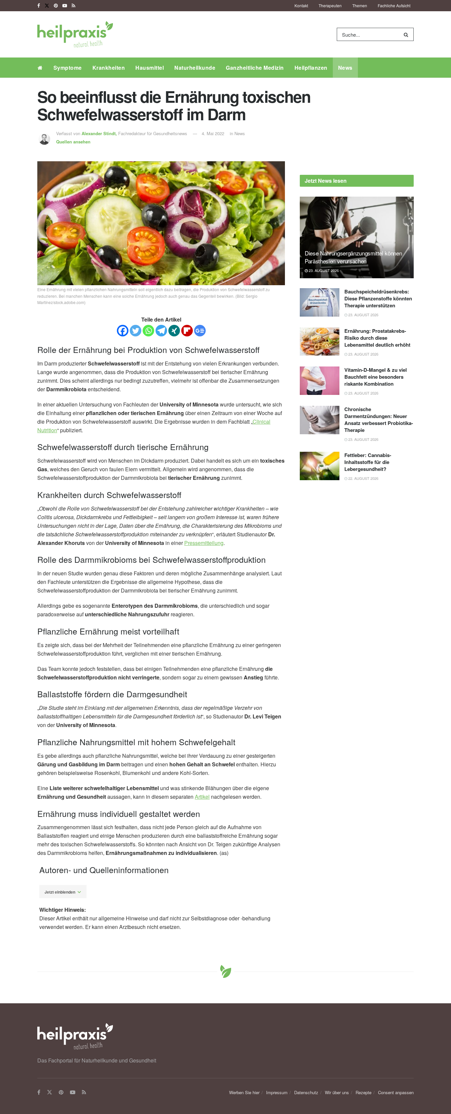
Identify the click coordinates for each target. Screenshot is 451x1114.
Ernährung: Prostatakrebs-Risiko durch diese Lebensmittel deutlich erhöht (377, 337)
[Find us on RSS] (73, 5)
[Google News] (200, 330)
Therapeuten (330, 5)
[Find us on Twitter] (47, 5)
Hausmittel (149, 67)
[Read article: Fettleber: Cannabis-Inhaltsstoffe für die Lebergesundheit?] (319, 466)
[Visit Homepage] (75, 34)
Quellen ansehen (73, 141)
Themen (359, 5)
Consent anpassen (396, 1092)
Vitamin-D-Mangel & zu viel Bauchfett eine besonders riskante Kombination (375, 376)
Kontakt (301, 5)
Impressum (277, 1092)
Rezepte (363, 1092)
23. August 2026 (323, 270)
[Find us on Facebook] (38, 5)
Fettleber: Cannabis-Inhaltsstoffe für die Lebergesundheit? (367, 462)
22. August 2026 (362, 478)
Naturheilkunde (194, 67)
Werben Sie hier (244, 1092)
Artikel (202, 796)
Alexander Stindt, (100, 133)
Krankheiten (108, 67)
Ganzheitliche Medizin (255, 67)
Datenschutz (306, 1092)
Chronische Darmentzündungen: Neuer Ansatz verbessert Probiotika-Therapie (378, 419)
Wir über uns (337, 1092)
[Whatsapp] (148, 330)
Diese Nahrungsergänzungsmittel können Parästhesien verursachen (353, 257)
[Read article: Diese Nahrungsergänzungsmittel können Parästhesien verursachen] (357, 237)
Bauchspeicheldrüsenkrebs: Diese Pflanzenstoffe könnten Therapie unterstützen (378, 298)
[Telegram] (161, 330)
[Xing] (174, 330)
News (345, 67)
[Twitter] (135, 330)
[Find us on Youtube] (64, 5)
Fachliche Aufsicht (394, 5)
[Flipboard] (187, 330)
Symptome (67, 67)
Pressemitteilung (204, 543)
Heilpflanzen (311, 67)
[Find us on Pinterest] (56, 5)
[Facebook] (122, 330)
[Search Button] (407, 34)
